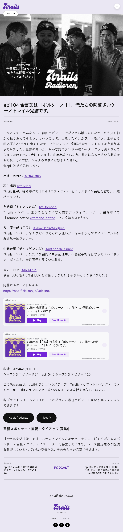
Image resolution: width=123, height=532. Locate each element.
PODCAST (61, 467)
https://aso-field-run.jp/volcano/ (26, 290)
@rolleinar (24, 185)
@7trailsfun (33, 175)
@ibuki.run (29, 269)
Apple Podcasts (18, 417)
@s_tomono (48, 206)
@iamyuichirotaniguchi (49, 227)
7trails (9, 121)
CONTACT (66, 518)
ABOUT (54, 518)
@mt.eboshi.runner (59, 248)
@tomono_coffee (42, 217)
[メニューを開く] (117, 6)
